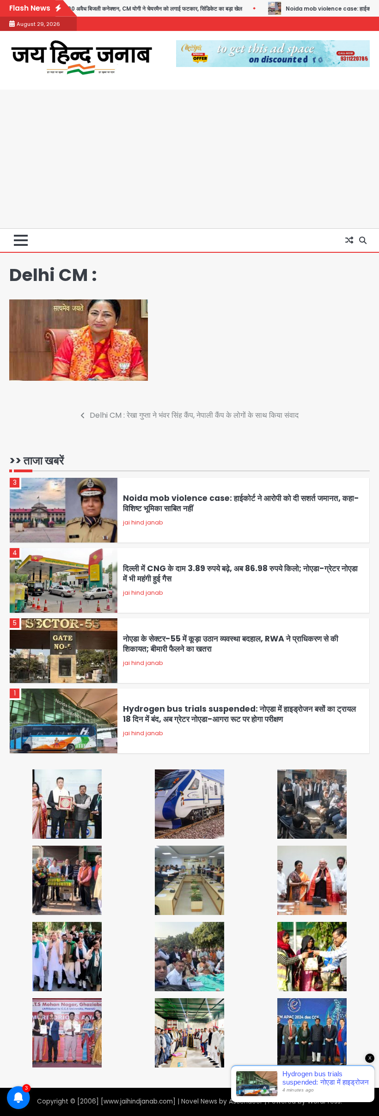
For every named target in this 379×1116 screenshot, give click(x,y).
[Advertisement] (189, 159)
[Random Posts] (349, 240)
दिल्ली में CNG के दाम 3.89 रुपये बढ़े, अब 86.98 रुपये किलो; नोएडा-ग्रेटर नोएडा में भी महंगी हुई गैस (240, 574)
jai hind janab (143, 522)
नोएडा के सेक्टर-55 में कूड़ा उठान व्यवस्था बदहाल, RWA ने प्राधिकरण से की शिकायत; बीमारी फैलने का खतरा (230, 644)
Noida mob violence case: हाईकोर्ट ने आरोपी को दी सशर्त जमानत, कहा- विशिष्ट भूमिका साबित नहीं (241, 503)
